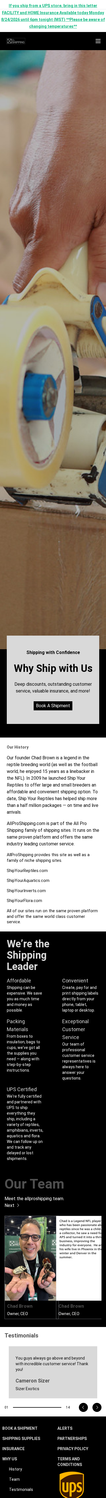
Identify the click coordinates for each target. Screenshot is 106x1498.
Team (14, 1479)
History (15, 1469)
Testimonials (21, 1489)
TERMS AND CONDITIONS (69, 1462)
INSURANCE (13, 1448)
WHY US (9, 1459)
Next (10, 1205)
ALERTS (64, 1428)
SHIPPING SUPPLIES (21, 1438)
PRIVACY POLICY (72, 1448)
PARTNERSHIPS (72, 1438)
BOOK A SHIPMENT (20, 1428)
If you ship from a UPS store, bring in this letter (53, 5)
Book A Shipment (53, 705)
